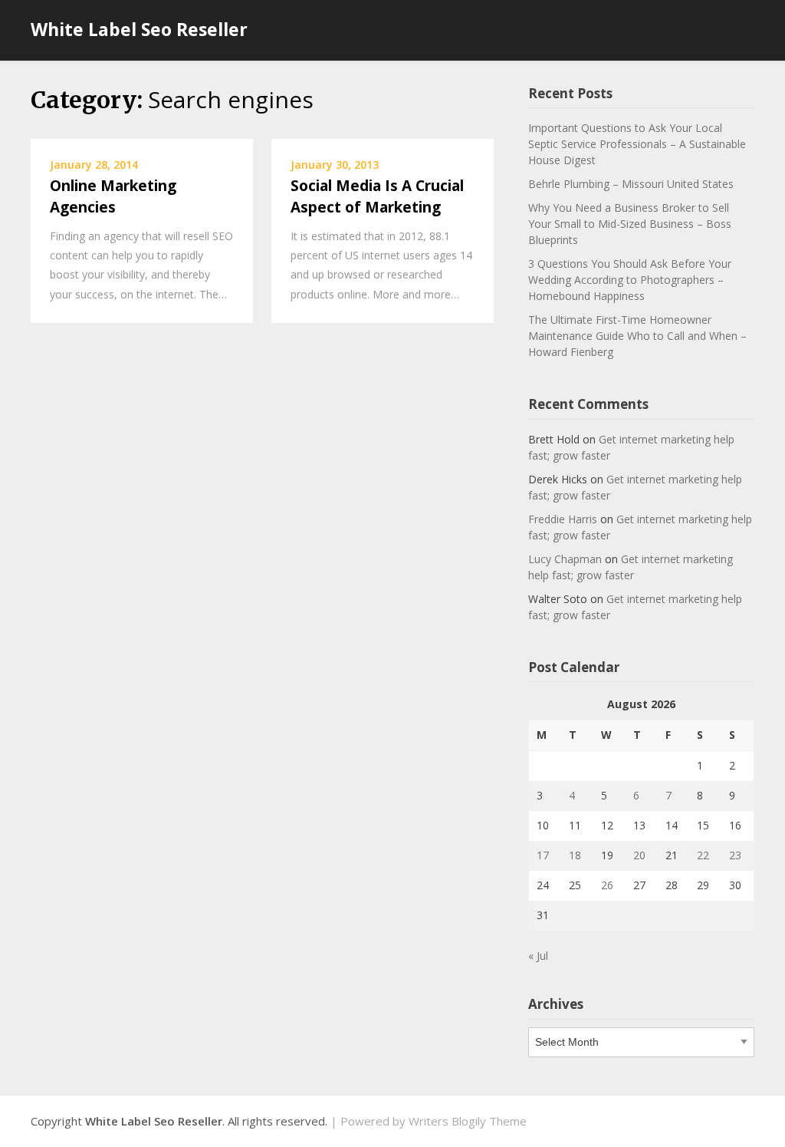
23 (735, 855)
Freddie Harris (562, 519)
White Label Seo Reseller (139, 29)
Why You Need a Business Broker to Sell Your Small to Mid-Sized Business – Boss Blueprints (629, 223)
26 (607, 885)
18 (575, 855)
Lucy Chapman (565, 559)
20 (639, 855)
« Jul (538, 955)
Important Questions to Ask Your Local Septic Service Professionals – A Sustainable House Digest (637, 143)
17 (543, 855)
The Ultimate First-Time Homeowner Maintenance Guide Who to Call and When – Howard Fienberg (637, 335)
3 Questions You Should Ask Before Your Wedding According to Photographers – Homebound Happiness (629, 279)
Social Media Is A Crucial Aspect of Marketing (377, 197)
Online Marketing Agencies (113, 197)
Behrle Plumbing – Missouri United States (631, 183)
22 (703, 855)
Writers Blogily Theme (468, 1121)
